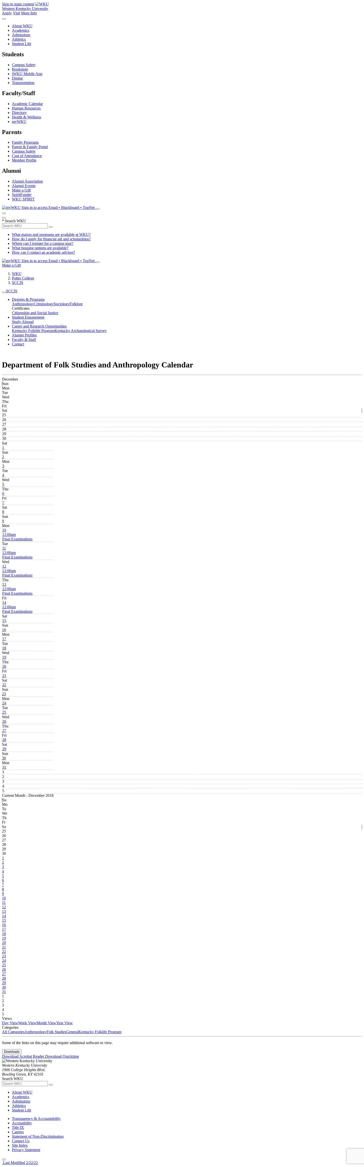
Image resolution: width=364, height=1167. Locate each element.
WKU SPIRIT (23, 199)
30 (4, 758)
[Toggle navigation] (4, 292)
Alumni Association (27, 181)
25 (4, 712)
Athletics (19, 39)
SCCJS (17, 282)
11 (4, 548)
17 (4, 639)
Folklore (76, 304)
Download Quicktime (62, 1056)
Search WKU (14, 221)
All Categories (13, 1032)
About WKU (22, 26)
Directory (19, 113)
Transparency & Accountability (36, 1118)
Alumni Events (23, 186)
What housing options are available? (40, 248)
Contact (18, 344)
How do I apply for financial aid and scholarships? (51, 239)
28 (4, 740)
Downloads (12, 1052)
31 (4, 767)
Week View (27, 1023)
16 (4, 630)
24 (4, 703)
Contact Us (20, 1141)
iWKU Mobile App (27, 74)
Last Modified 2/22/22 (20, 1163)
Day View (10, 1023)
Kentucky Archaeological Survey (81, 331)
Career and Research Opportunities (39, 326)
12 (4, 566)
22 (4, 685)
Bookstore (20, 69)
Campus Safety (24, 65)
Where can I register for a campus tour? (42, 243)
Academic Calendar (27, 104)
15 (4, 620)
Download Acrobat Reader (23, 1056)
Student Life (21, 44)
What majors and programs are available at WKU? (51, 234)
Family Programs (25, 142)
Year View (64, 1023)
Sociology (62, 304)
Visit (16, 13)
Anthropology (23, 304)
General (72, 1032)
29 (4, 749)
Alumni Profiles (24, 335)
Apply (7, 13)
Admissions (21, 35)
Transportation (23, 83)
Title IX (18, 1127)
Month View (46, 1023)
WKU (17, 274)
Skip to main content (18, 4)
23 (4, 694)
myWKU (19, 121)
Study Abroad (23, 322)
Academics (20, 30)
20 (4, 666)
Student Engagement (28, 317)
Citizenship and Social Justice (35, 313)
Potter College (23, 278)
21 (4, 675)
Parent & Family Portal (30, 147)
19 (4, 657)
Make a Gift (21, 190)
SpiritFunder (21, 195)
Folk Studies (56, 1032)
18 (4, 648)
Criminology (44, 304)
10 (4, 530)
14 (4, 602)
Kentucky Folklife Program (33, 331)
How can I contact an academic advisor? (43, 252)
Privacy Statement (26, 1150)
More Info (29, 13)
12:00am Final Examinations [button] (17, 536)
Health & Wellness (26, 117)
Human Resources (26, 108)
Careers (18, 1132)
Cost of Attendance (27, 156)
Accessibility (22, 1123)
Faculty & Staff (24, 339)
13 (4, 584)
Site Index (20, 1145)
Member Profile (24, 160)
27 (4, 730)
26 (4, 721)
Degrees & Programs (28, 299)
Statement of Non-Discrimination (38, 1136)
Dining (17, 78)
